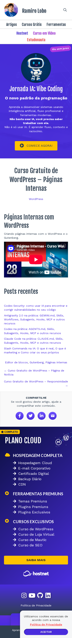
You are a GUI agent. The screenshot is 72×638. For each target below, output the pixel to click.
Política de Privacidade (36, 605)
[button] (36, 145)
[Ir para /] (29, 10)
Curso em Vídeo (44, 33)
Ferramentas (56, 24)
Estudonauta (36, 40)
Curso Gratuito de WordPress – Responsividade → (36, 383)
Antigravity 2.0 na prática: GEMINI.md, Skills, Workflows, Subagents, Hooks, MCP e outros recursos (34, 319)
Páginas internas (56, 362)
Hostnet (22, 33)
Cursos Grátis (32, 24)
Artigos (11, 24)
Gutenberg (37, 362)
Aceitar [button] (46, 631)
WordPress (36, 199)
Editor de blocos (16, 362)
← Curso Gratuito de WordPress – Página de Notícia (34, 372)
